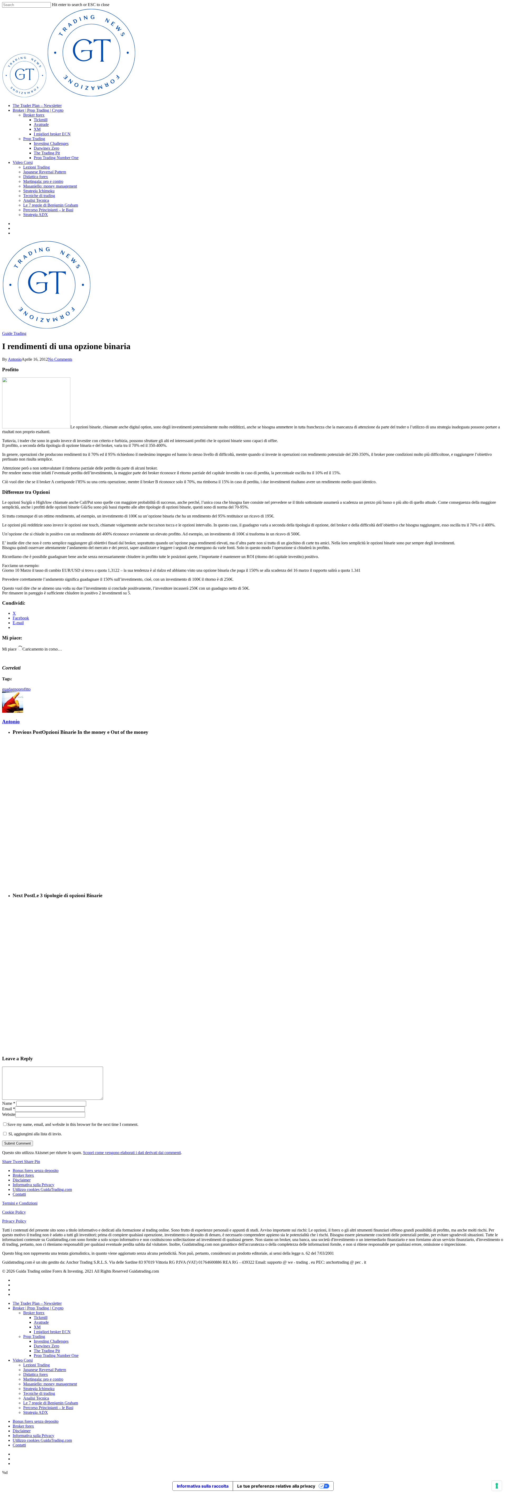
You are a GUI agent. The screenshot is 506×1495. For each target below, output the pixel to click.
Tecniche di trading (39, 195)
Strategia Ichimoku (39, 191)
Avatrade (41, 124)
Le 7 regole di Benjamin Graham (50, 205)
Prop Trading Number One (56, 157)
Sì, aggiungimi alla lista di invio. (34, 1134)
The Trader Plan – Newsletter (37, 105)
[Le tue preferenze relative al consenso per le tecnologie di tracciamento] (497, 1486)
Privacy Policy (14, 1221)
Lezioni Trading (36, 167)
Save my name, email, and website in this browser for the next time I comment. (72, 1124)
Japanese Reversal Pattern (44, 172)
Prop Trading (34, 138)
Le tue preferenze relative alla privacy (276, 1486)
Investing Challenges (51, 143)
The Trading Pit (47, 153)
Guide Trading (14, 333)
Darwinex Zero (46, 148)
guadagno (10, 689)
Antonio (15, 359)
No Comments (60, 359)
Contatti (19, 1194)
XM (37, 129)
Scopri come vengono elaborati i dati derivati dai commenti (132, 1152)
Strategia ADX (35, 214)
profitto (24, 689)
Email (8, 1109)
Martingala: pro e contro (43, 181)
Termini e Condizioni (19, 1203)
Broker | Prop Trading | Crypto (38, 110)
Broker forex (34, 115)
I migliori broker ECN (52, 134)
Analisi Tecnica (36, 200)
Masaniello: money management (50, 186)
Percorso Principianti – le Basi (48, 210)
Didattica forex (35, 176)
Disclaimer (22, 1180)
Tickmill (40, 120)
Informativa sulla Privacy (33, 1185)
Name (8, 1103)
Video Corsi (23, 162)
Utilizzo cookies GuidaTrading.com (42, 1189)
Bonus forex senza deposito (36, 1170)
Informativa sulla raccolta (202, 1486)
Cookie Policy (14, 1212)
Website (8, 1114)
